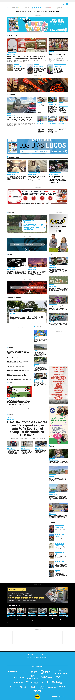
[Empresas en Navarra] (13, 687)
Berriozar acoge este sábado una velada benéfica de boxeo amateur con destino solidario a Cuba (61, 530)
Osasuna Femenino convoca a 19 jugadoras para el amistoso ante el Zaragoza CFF (26, 452)
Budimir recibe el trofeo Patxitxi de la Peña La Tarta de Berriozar (61, 556)
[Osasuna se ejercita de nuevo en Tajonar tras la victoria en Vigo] (41, 443)
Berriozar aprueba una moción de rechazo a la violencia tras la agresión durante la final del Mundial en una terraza (57, 179)
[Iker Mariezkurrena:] (37, 166)
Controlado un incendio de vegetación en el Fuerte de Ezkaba (19, 69)
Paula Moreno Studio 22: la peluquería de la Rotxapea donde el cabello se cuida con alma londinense (21, 620)
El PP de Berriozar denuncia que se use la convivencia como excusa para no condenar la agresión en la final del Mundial (16, 178)
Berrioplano (22, 11)
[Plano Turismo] (42, 687)
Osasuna (57, 11)
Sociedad (29, 11)
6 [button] (30, 232)
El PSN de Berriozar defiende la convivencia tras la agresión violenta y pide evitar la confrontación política (42, 128)
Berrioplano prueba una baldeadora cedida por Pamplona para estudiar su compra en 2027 (40, 384)
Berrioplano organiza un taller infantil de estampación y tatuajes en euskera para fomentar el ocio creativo (58, 271)
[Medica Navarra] (23, 687)
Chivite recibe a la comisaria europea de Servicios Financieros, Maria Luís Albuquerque (17, 357)
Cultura (42, 11)
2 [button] (24, 232)
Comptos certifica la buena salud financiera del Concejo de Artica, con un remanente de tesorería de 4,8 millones (58, 498)
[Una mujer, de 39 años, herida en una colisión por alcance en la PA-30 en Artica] (58, 470)
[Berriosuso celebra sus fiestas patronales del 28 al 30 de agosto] (40, 333)
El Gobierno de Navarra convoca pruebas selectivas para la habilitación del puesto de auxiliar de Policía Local (18, 375)
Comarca (50, 11)
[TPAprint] (51, 687)
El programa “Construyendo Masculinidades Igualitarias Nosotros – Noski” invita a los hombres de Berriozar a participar (58, 307)
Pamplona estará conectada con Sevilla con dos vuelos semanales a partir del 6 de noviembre (18, 371)
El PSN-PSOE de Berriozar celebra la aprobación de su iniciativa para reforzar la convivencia (59, 70)
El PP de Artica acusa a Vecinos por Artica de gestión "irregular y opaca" (58, 462)
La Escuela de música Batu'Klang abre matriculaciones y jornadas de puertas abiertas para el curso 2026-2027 (42, 620)
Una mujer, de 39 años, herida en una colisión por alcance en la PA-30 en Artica (58, 479)
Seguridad (37, 657)
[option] (37, 7)
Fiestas (33, 11)
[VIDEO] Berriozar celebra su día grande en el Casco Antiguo (57, 55)
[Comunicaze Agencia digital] (37, 662)
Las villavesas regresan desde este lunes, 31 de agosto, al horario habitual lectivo (26, 317)
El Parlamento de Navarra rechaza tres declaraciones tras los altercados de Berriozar (63, 127)
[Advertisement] (19, 337)
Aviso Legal (29, 657)
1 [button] (23, 232)
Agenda (46, 11)
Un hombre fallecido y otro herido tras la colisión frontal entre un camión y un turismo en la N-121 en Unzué (18, 366)
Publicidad (44, 654)
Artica (26, 11)
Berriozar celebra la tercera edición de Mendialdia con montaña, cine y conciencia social (61, 547)
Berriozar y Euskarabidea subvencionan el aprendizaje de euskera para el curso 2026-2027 (63, 110)
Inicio (29, 654)
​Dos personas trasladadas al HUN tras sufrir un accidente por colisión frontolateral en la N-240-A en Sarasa (40, 369)
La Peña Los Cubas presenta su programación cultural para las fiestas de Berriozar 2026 (18, 402)
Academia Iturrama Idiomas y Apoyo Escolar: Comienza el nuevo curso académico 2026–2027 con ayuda (53, 619)
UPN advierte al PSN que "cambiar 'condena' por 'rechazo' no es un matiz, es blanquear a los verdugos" (40, 70)
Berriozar (17, 11)
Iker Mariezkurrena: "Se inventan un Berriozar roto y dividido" (36, 177)
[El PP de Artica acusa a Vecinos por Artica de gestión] (58, 453)
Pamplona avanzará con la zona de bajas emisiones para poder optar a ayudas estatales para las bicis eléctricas (58, 325)
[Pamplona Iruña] (61, 687)
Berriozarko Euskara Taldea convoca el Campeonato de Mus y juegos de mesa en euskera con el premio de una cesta (58, 290)
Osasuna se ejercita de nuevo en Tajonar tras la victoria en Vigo (40, 451)
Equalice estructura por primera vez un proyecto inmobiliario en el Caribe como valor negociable (63, 619)
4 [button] (27, 232)
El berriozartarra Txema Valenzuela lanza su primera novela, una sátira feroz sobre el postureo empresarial (16, 272)
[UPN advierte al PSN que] (30, 69)
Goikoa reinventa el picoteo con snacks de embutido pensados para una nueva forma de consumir (32, 619)
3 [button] (26, 232)
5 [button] (29, 232)
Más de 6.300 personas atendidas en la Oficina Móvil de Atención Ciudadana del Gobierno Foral (18, 362)
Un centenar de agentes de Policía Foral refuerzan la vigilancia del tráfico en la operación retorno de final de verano (18, 352)
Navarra (54, 11)
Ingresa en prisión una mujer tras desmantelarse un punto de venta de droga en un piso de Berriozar (26, 57)
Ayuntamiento (38, 11)
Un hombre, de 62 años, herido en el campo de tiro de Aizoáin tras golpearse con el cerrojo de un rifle (40, 354)
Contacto (39, 654)
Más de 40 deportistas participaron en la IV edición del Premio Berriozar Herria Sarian (61, 539)
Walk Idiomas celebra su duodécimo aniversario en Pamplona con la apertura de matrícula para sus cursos (11, 620)
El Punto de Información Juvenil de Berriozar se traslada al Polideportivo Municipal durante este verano (52, 128)
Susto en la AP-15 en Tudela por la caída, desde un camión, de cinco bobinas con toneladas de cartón (19, 119)
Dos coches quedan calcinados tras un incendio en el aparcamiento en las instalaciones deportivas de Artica (58, 517)
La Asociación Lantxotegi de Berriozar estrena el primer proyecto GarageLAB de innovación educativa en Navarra (42, 108)
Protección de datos (43, 657)
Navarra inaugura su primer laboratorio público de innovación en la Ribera (19, 380)
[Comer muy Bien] (32, 687)
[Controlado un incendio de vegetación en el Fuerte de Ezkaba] (10, 67)
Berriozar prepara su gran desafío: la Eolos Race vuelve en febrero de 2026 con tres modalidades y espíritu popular (61, 565)
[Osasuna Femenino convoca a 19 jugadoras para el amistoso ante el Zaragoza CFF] (27, 443)
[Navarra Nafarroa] (37, 691)
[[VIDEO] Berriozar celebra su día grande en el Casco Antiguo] (58, 44)
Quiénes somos (34, 654)
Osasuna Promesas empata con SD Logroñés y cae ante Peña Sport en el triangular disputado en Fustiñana (27, 429)
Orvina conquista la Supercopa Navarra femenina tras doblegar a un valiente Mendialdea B (61, 574)
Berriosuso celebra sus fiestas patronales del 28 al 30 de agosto (40, 340)
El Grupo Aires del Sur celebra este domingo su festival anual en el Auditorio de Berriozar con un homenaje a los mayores (37, 273)
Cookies (33, 657)
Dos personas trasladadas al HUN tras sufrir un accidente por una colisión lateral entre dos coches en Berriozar (52, 109)
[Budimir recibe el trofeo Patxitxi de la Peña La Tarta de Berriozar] (51, 555)
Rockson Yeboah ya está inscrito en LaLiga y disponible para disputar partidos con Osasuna (13, 452)
